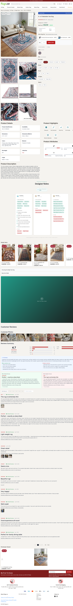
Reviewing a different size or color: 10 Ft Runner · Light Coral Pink (12, 453)
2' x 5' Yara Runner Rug (22, 262)
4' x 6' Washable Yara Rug (6, 567)
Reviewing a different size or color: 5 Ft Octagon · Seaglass (11, 439)
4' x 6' (45, 62)
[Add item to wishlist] (14, 246)
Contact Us (38, 594)
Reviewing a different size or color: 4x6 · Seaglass (10, 482)
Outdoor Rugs (28, 7)
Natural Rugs (36, 7)
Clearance (70, 7)
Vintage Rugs (17, 10)
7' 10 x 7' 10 (48, 79)
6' (43, 73)
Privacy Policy (11, 597)
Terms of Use (4, 597)
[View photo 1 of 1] (2, 406)
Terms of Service (56, 576)
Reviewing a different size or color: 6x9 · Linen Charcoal (11, 538)
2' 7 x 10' (56, 67)
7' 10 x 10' (63, 62)
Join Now (69, 571)
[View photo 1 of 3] (2, 456)
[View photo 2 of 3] (6, 456)
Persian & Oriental (10, 7)
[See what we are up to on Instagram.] (57, 596)
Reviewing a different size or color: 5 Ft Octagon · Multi (10, 525)
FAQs (37, 596)
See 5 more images (28, 118)
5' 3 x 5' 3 (41, 79)
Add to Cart (51, 42)
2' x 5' (40, 67)
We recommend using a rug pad (51, 34)
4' (39, 73)
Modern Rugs (20, 7)
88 (45, 544)
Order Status (38, 595)
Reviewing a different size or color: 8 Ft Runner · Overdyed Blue (12, 507)
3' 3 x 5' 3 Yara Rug (5, 262)
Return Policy (38, 598)
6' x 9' (57, 62)
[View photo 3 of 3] (10, 456)
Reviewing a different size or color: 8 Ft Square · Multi (11, 384)
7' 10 (47, 73)
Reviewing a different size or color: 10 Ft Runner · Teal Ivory (53, 384)
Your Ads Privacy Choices (6, 600)
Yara (22, 10)
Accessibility (38, 599)
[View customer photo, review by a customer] (5, 337)
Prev (35, 544)
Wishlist (66, 3)
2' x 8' (51, 67)
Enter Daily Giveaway (22, 594)
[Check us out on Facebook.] (55, 596)
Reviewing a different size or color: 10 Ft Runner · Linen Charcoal (12, 495)
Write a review (50, 19)
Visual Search (62, 7)
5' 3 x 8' (51, 62)
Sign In (60, 3)
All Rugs (2, 7)
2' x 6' (45, 67)
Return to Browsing (5, 10)
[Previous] (2, 255)
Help (66, 0)
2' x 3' (40, 62)
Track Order (70, 0)
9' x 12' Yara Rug (69, 258)
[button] (34, 14)
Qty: (40, 42)
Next (48, 544)
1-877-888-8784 (4, 0)
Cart (71, 3)
